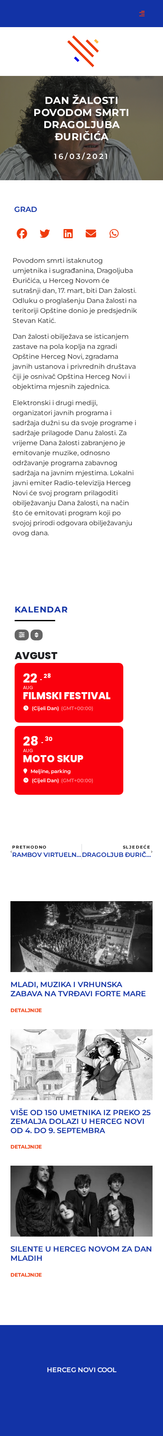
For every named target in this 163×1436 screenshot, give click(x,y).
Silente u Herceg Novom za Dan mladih (81, 1254)
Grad (25, 209)
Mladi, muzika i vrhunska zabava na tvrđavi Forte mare (78, 989)
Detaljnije (26, 1010)
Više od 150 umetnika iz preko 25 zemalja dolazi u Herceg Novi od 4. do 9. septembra (80, 1121)
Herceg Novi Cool (82, 1370)
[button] (22, 233)
